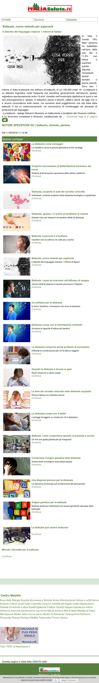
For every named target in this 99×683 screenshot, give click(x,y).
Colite (76, 603)
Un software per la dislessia (47, 302)
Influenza (5, 610)
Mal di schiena (55, 610)
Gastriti (60, 607)
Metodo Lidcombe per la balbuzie (20, 549)
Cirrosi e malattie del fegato (57, 603)
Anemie (25, 600)
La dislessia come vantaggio (47, 144)
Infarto (89, 607)
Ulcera (63, 617)
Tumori (56, 617)
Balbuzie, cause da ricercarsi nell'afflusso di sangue (60, 280)
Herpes (69, 607)
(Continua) (36, 150)
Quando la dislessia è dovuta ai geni (52, 369)
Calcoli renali (17, 603)
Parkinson (84, 614)
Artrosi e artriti (84, 600)
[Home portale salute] (49, 14)
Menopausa (6, 614)
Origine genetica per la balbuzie (49, 502)
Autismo (4, 603)
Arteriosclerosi (68, 600)
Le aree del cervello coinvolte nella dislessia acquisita (61, 391)
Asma (95, 600)
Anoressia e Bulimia (41, 600)
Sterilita (34, 617)
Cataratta (36, 603)
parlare (65, 125)
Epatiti (32, 607)
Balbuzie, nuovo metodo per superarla (53, 258)
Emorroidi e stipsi (18, 607)
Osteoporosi (72, 614)
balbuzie (42, 125)
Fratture (51, 607)
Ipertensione (28, 610)
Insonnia (15, 610)
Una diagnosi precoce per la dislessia (52, 480)
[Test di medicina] (19, 643)
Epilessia (41, 607)
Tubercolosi (45, 617)
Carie (27, 603)
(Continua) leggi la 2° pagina (82, 116)
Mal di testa (70, 610)
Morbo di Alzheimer (54, 614)
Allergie (16, 600)
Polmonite (5, 617)
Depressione (87, 603)
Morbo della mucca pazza (28, 614)
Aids (8, 600)
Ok (56, 680)
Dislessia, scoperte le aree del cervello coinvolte (58, 191)
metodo (54, 125)
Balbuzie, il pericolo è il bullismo (49, 236)
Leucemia (41, 610)
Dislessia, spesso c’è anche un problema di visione (60, 213)
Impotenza (79, 607)
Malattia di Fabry (86, 610)
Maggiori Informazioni (68, 680)
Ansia (56, 600)
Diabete (4, 607)
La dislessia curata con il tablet (49, 413)
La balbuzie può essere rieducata (50, 527)
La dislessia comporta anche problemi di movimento (60, 347)
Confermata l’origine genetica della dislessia (56, 458)
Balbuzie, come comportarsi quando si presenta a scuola (63, 435)
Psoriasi (24, 617)
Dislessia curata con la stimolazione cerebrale (57, 324)
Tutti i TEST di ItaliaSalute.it (15, 646)
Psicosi (16, 617)
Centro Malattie (11, 595)
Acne (3, 600)
